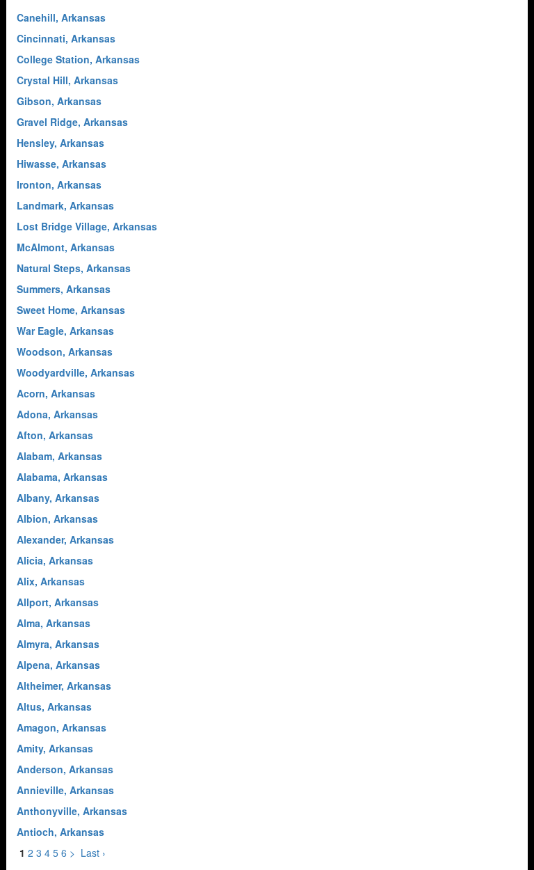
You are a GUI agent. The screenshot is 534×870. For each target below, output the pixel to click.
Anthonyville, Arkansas (72, 811)
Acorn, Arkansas (56, 393)
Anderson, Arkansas (65, 769)
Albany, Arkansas (58, 498)
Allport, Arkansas (58, 602)
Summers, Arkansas (64, 289)
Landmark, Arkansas (65, 205)
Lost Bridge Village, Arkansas (87, 226)
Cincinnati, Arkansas (66, 38)
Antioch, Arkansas (60, 832)
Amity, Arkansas (55, 748)
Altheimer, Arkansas (64, 686)
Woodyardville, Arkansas (76, 372)
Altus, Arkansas (54, 706)
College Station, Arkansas (78, 59)
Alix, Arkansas (51, 581)
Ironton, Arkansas (59, 184)
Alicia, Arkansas (55, 560)
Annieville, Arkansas (65, 790)
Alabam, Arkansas (59, 456)
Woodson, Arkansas (65, 351)
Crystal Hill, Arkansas (67, 80)
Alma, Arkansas (53, 623)
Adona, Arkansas (57, 414)
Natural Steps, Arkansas (74, 268)
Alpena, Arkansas (58, 665)
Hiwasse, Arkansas (61, 164)
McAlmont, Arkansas (66, 247)
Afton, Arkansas (55, 435)
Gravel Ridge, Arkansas (72, 122)
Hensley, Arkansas (60, 143)
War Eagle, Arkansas (65, 331)
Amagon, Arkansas (61, 727)
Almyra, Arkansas (58, 644)
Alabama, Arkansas (62, 477)
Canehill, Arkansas (61, 17)
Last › (93, 853)
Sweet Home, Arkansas (71, 310)
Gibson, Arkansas (59, 101)
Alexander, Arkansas (65, 539)
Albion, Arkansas (57, 518)
